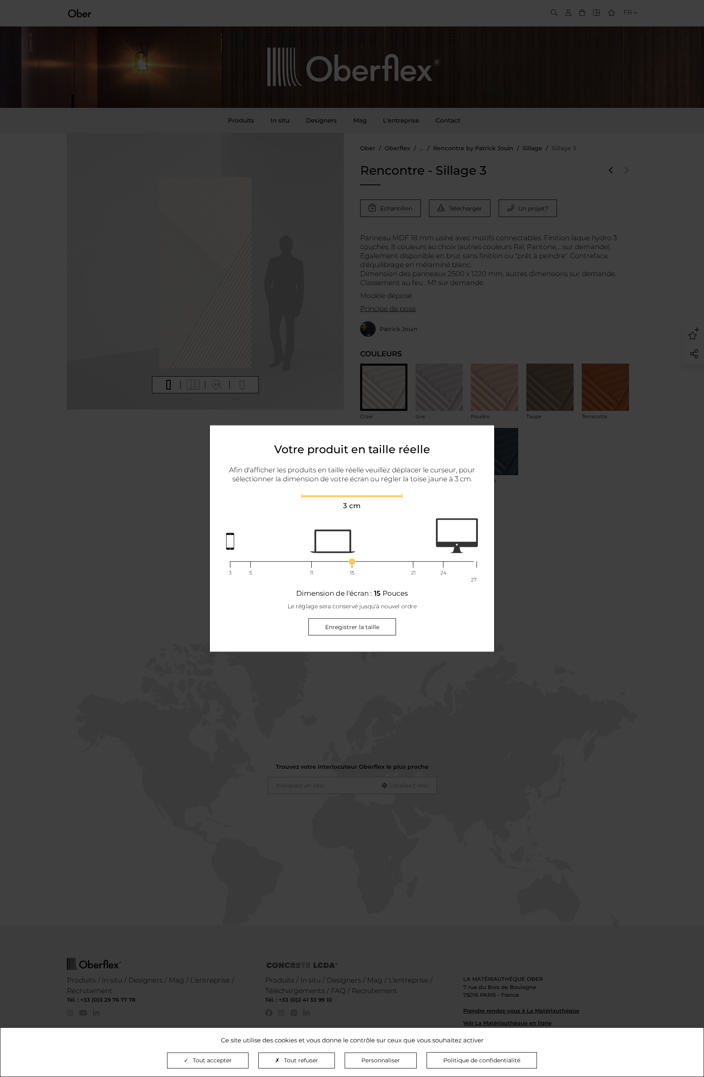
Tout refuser (301, 1060)
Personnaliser (380, 1060)
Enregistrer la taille (352, 627)
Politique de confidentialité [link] (481, 1060)
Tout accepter (212, 1060)
